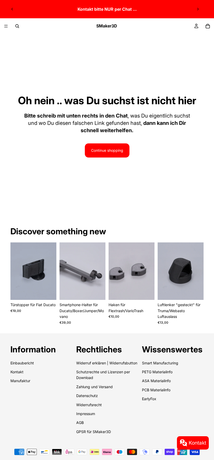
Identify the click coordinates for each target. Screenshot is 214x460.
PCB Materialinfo (156, 390)
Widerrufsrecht (89, 405)
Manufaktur (20, 381)
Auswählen (52, 291)
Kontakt (197, 443)
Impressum (85, 413)
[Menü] (6, 26)
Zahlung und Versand (94, 387)
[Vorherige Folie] (12, 9)
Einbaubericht (22, 363)
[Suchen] (17, 26)
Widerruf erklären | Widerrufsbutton (106, 363)
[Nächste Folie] (198, 9)
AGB (80, 422)
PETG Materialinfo (157, 372)
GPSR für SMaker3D (93, 431)
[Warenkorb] (207, 26)
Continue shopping (107, 150)
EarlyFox (149, 399)
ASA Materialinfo (156, 381)
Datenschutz (87, 395)
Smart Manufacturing (160, 363)
